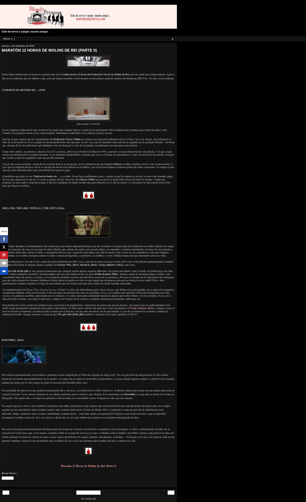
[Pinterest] (4, 255)
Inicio (88, 492)
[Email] (4, 263)
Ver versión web (88, 498)
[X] (4, 247)
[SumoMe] (4, 271)
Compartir (7, 478)
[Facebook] (4, 239)
